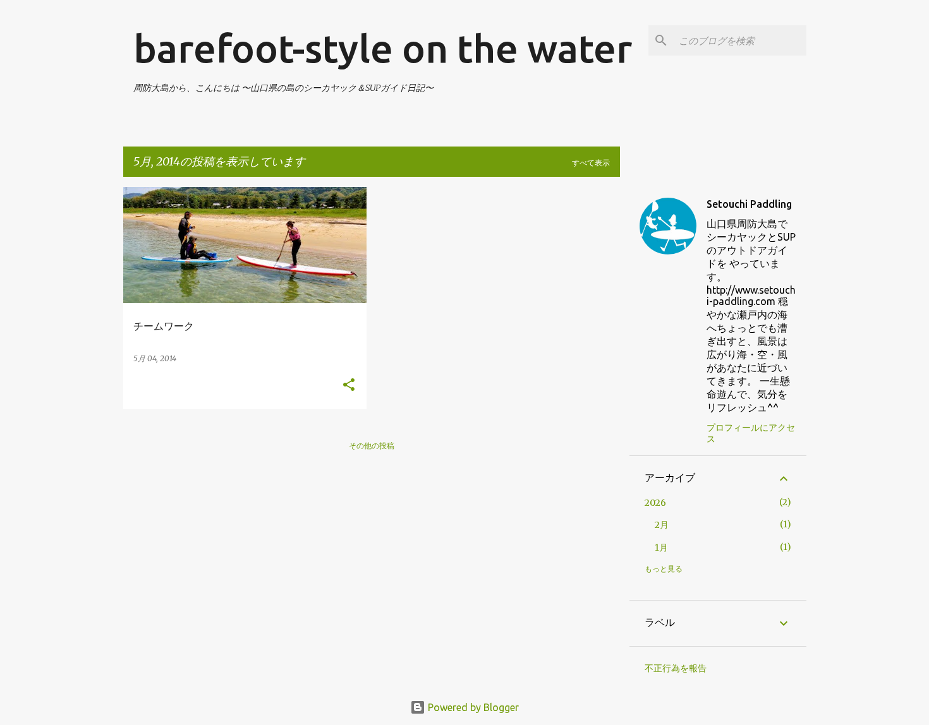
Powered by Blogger (472, 707)
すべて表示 (591, 163)
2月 (662, 524)
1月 (661, 547)
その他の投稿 (371, 445)
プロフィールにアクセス (751, 433)
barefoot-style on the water (382, 48)
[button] (348, 385)
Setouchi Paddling (749, 204)
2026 (655, 502)
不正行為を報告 (676, 668)
